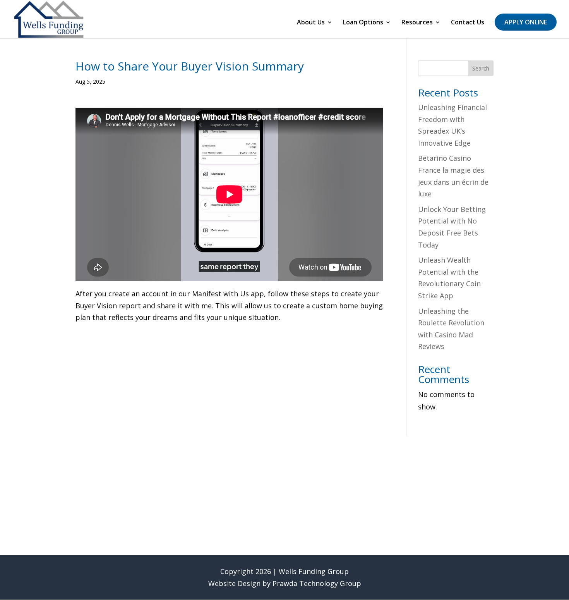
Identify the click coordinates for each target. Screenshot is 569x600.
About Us (311, 22)
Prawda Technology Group (317, 583)
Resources (417, 22)
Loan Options (363, 22)
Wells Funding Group (314, 571)
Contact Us (467, 22)
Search (480, 68)
